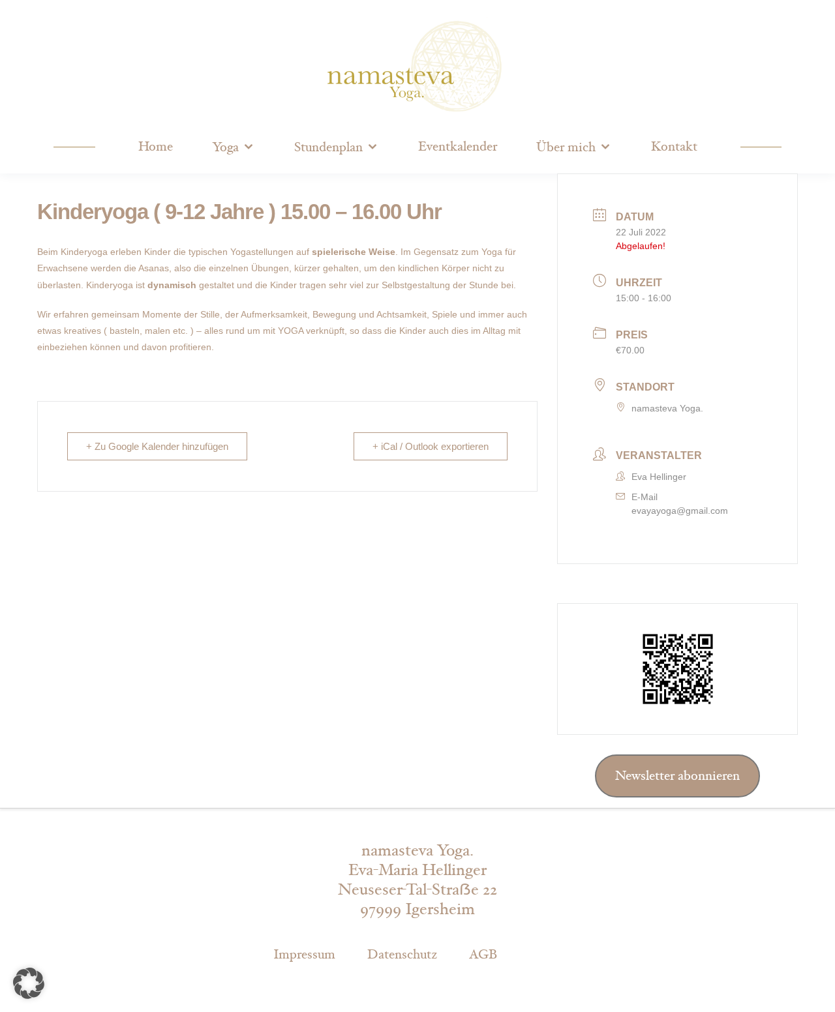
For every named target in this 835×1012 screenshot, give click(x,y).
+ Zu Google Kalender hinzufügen (157, 446)
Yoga (225, 147)
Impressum (304, 954)
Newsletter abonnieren (677, 775)
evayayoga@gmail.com (679, 510)
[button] (28, 983)
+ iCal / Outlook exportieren (430, 446)
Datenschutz (402, 954)
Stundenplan (328, 147)
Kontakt (674, 146)
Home (155, 146)
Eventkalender (457, 146)
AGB (483, 954)
